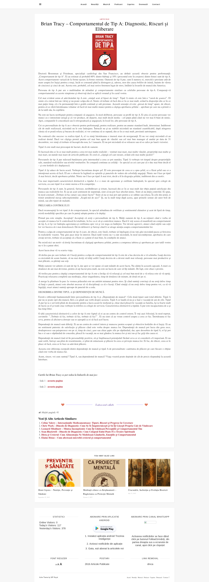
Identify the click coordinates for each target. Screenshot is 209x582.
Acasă (84, 4)
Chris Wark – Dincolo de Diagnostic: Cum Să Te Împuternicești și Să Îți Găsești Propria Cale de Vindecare (97, 425)
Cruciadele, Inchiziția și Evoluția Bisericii (148, 489)
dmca (150, 564)
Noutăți (95, 4)
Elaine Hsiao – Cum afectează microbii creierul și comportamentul (76, 437)
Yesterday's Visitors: (50, 528)
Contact (156, 4)
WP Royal (54, 577)
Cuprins (130, 4)
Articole (104, 19)
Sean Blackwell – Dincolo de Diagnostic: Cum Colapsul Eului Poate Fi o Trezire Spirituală (88, 431)
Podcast (119, 4)
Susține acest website (104, 404)
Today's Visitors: (48, 525)
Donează (143, 4)
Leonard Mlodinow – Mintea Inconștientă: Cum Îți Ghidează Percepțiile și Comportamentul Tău (91, 428)
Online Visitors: (47, 522)
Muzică (106, 4)
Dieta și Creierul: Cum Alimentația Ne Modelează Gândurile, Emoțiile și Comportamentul (88, 434)
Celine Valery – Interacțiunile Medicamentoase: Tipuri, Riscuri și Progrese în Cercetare (87, 423)
